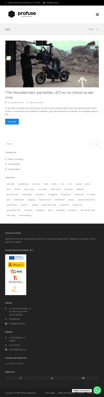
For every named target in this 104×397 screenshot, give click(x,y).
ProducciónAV (14, 169)
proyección (77, 205)
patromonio (12, 205)
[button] (97, 14)
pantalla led (60, 199)
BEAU (54, 184)
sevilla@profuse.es (17, 323)
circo (70, 184)
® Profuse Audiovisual (26, 393)
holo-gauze (27, 194)
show (50, 210)
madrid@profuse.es (17, 349)
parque (71, 199)
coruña (78, 184)
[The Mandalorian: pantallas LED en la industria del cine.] (52, 63)
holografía (52, 194)
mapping (31, 199)
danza (87, 184)
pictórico (24, 205)
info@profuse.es (52, 2)
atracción (36, 184)
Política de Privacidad (66, 393)
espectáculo (55, 189)
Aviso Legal (50, 393)
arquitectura (23, 184)
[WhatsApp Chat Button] (97, 390)
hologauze (40, 194)
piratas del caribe (49, 205)
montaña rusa (45, 199)
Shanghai (40, 210)
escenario (42, 189)
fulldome (80, 189)
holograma (66, 194)
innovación (79, 194)
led (8, 199)
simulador (60, 210)
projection (64, 205)
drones (17, 189)
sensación (28, 210)
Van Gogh (11, 215)
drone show (29, 189)
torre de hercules (87, 210)
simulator (72, 210)
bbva (46, 184)
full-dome (68, 189)
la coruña (91, 194)
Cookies (81, 393)
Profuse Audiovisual (61, 14)
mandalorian (18, 199)
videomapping (25, 215)
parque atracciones (86, 199)
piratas (35, 205)
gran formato (13, 194)
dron (9, 189)
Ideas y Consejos (37, 102)
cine (62, 184)
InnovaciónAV (14, 164)
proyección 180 (13, 210)
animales (11, 184)
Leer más (12, 121)
